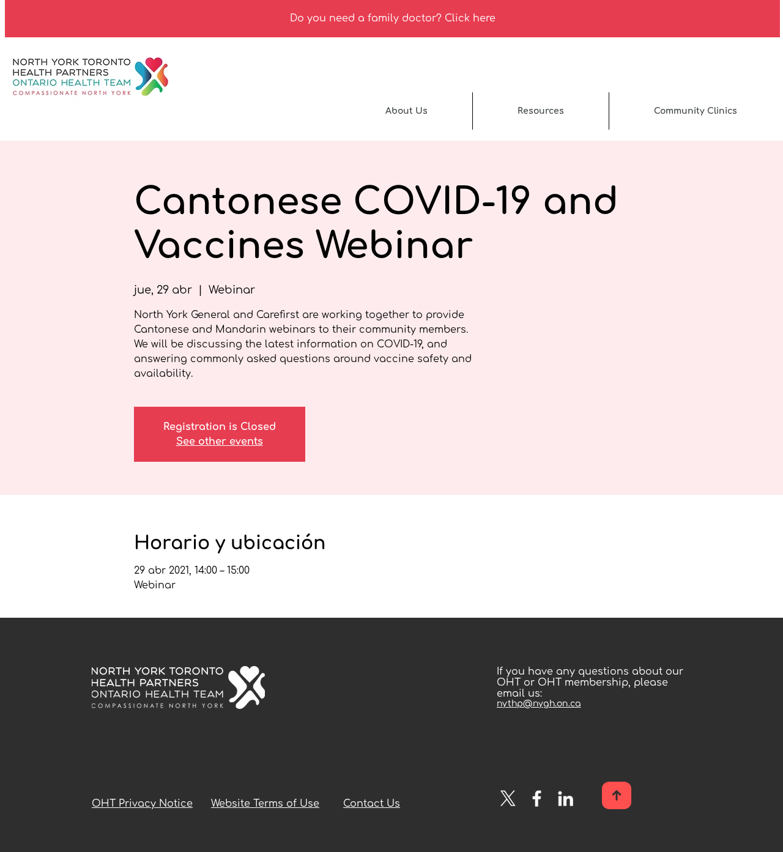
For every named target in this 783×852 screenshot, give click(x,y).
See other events (219, 441)
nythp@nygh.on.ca (539, 703)
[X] (508, 798)
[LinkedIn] (565, 798)
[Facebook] (536, 798)
